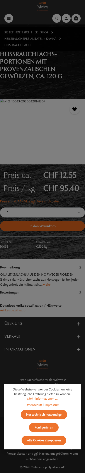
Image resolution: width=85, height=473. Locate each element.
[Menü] (8, 18)
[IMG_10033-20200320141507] (42, 131)
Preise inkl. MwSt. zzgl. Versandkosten (30, 201)
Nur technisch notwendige (44, 414)
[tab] (41, 275)
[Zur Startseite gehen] (43, 6)
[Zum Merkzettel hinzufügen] (75, 109)
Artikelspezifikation (13, 310)
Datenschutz (34, 405)
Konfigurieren (43, 427)
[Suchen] (56, 18)
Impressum (52, 405)
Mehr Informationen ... (42, 398)
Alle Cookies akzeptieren (44, 440)
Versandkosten (17, 454)
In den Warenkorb (43, 226)
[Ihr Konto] (66, 18)
